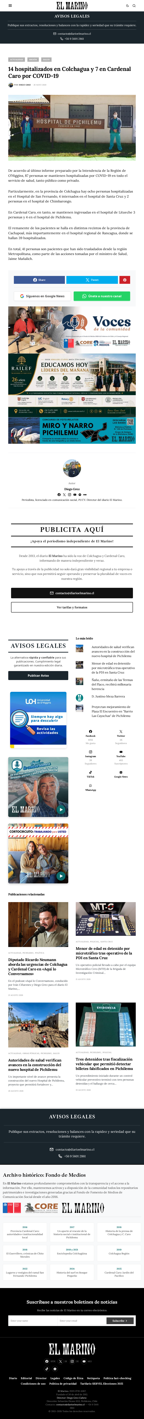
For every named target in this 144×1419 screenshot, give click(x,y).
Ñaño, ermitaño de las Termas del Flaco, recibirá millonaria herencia (112, 684)
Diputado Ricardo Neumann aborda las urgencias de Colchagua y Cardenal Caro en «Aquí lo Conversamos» (37, 966)
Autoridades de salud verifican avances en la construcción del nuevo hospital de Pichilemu (113, 651)
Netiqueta (93, 1378)
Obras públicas (30, 1053)
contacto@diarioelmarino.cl (75, 593)
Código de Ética (73, 1378)
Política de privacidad (62, 1383)
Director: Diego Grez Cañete (72, 1397)
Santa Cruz (106, 941)
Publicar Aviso (38, 675)
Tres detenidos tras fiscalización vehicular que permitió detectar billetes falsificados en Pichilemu (104, 1064)
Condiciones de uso (33, 1383)
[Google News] (55, 1369)
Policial (94, 941)
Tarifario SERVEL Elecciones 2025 (101, 1383)
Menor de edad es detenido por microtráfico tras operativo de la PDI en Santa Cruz (113, 668)
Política (39, 953)
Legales (55, 1378)
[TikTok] (47, 1369)
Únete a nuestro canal (105, 296)
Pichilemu (28, 953)
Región (33, 59)
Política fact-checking (117, 1378)
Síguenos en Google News (45, 296)
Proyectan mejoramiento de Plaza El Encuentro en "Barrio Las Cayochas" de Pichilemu (112, 711)
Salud (46, 59)
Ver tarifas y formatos (72, 607)
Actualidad (16, 59)
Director (41, 1378)
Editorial (26, 1378)
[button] (10, 5)
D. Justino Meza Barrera (108, 696)
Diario (13, 1378)
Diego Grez (72, 489)
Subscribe (118, 1320)
